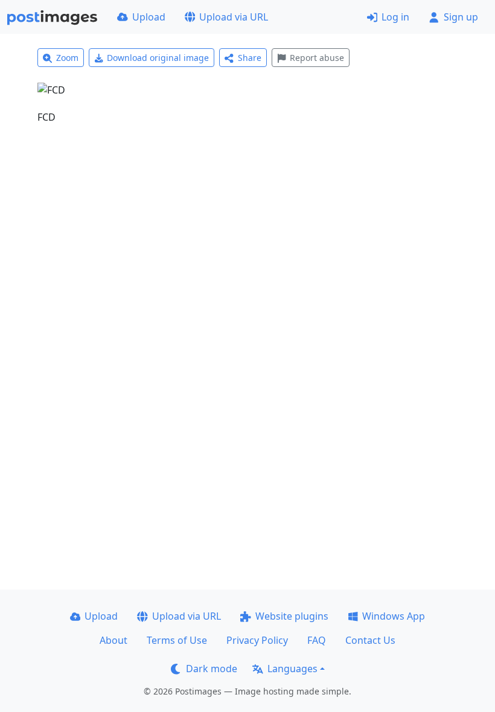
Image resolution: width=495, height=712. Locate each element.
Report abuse (317, 57)
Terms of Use (177, 640)
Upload (148, 17)
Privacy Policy (257, 640)
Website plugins (291, 616)
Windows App (393, 616)
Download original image (158, 57)
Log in (395, 17)
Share (249, 57)
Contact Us (370, 640)
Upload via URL (233, 17)
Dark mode (211, 668)
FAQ (316, 640)
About (113, 640)
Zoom (67, 57)
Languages (292, 668)
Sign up (461, 17)
